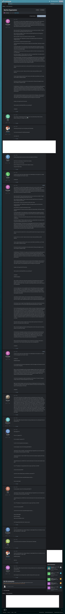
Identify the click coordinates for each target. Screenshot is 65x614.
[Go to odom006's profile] (8, 431)
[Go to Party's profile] (49, 583)
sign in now (23, 582)
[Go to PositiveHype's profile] (4, 12)
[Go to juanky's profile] (49, 573)
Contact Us (8, 612)
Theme (40, 612)
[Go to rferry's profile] (8, 541)
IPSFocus (43, 612)
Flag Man (7, 160)
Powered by (58, 612)
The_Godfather (7, 532)
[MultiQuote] (14, 111)
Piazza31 (52, 567)
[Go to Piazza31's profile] (49, 568)
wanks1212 (8, 570)
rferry (8, 544)
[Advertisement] (29, 146)
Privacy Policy (4, 612)
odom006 (7, 434)
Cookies (12, 612)
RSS (15, 612)
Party (52, 582)
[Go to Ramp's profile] (8, 489)
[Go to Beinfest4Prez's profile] (8, 420)
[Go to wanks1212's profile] (8, 568)
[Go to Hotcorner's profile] (8, 128)
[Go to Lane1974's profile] (8, 174)
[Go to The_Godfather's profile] (8, 529)
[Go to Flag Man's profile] (8, 157)
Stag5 (8, 119)
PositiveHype (7, 12)
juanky (52, 572)
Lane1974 (7, 177)
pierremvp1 (8, 400)
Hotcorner (8, 131)
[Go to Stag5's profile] (8, 116)
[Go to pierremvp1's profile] (8, 397)
